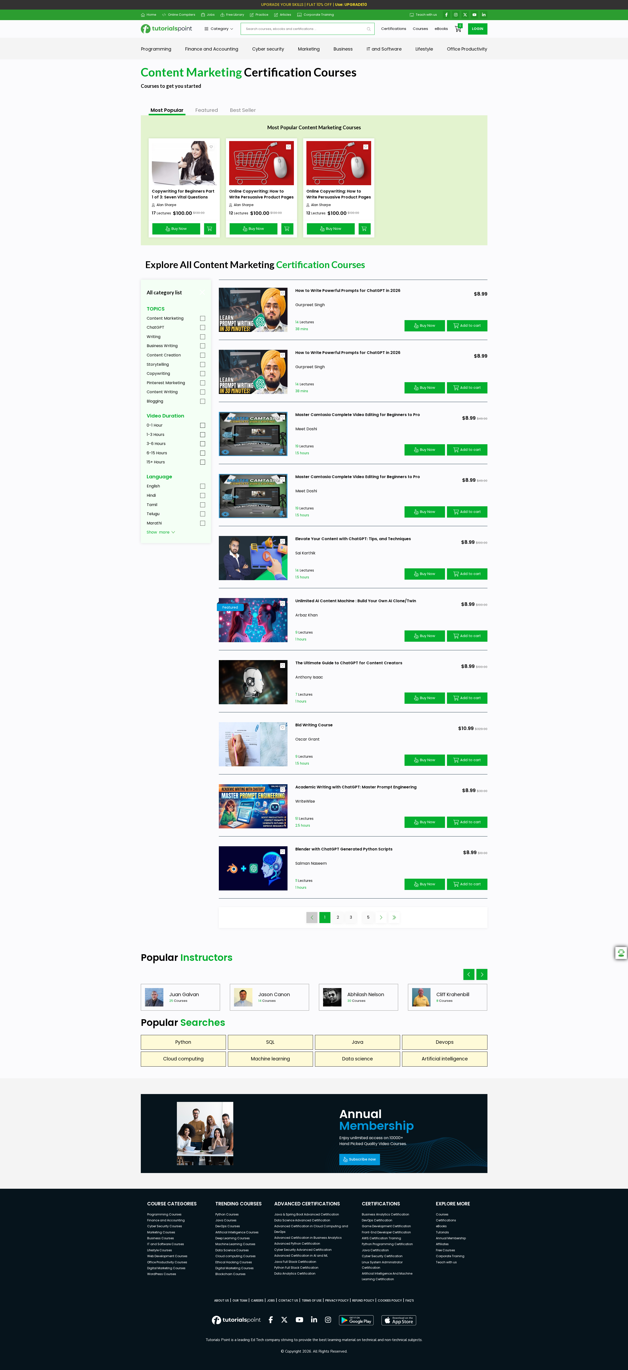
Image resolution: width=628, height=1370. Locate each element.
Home (151, 15)
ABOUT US (221, 1300)
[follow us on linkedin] (314, 1320)
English (153, 486)
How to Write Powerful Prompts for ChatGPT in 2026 (347, 290)
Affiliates (442, 1244)
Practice (262, 15)
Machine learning (270, 1059)
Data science (357, 1059)
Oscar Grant (307, 739)
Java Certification (375, 1250)
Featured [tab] (206, 110)
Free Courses (445, 1250)
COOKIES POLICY (390, 1300)
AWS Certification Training (381, 1238)
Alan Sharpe (166, 205)
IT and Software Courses (165, 1244)
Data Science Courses (232, 1250)
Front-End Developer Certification (386, 1232)
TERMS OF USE (312, 1300)
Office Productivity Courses (167, 1262)
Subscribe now (362, 1159)
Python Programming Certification (387, 1244)
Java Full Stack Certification (295, 1262)
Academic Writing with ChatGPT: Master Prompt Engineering (356, 787)
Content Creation (164, 355)
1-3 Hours (155, 434)
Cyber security (268, 49)
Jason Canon (274, 994)
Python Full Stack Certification (296, 1268)
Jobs (211, 15)
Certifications (393, 28)
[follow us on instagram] (328, 1320)
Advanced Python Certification (297, 1243)
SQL (270, 1042)
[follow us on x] (284, 1320)
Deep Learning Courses (232, 1238)
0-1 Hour (155, 425)
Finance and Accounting (211, 49)
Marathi (154, 523)
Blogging (155, 401)
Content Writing (162, 392)
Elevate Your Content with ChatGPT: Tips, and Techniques (353, 539)
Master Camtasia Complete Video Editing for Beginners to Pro (357, 415)
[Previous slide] (468, 974)
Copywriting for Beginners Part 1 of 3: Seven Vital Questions (183, 194)
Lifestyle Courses (159, 1250)
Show (158, 532)
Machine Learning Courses (235, 1244)
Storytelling (158, 364)
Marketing (309, 49)
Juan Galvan (184, 994)
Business (343, 49)
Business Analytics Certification (385, 1214)
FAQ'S (410, 1300)
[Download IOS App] (398, 1320)
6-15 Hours (157, 453)
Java (357, 1042)
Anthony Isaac (309, 677)
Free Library (235, 15)
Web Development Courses (167, 1256)
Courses (420, 28)
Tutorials (442, 1232)
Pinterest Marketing (166, 383)
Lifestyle (424, 49)
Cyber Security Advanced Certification (303, 1250)
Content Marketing (165, 318)
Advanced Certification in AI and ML (301, 1255)
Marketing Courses (161, 1232)
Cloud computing (183, 1059)
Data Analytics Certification (294, 1273)
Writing (153, 336)
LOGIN (477, 28)
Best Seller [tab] (243, 110)
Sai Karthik (305, 553)
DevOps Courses (227, 1226)
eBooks (441, 28)
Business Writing (162, 346)
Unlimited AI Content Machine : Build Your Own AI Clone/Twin (355, 601)
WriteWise (305, 801)
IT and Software (384, 49)
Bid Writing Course (314, 725)
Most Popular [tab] (167, 110)
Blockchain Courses (230, 1274)
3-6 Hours (156, 443)
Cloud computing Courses (235, 1256)
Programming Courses (164, 1214)
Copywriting (158, 373)
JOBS (271, 1300)
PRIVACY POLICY (337, 1300)
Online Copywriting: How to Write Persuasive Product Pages (261, 194)
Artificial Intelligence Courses (237, 1232)
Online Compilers (181, 15)
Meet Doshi (306, 429)
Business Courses (160, 1238)
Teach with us (426, 15)
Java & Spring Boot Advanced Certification (306, 1214)
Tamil (152, 505)
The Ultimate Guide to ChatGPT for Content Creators (348, 663)
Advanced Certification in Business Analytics (308, 1238)
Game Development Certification (386, 1226)
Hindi (151, 495)
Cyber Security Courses (164, 1226)
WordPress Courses (161, 1274)
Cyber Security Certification (382, 1256)
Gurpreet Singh (310, 305)
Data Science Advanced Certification (302, 1220)
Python (183, 1042)
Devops (445, 1042)
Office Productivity (467, 49)
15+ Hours (156, 462)
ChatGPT (155, 327)
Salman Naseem (311, 863)
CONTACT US (288, 1300)
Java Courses (225, 1220)
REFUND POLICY (363, 1300)
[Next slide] (481, 974)
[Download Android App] (356, 1320)
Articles (285, 15)
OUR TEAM (240, 1300)
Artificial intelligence (445, 1059)
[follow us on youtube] (299, 1320)
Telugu (153, 514)
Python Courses (227, 1214)
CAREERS (257, 1300)
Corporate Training (319, 15)
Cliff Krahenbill (452, 994)
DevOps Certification (377, 1220)
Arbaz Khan (306, 615)
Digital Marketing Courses (166, 1268)
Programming (156, 49)
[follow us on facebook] (271, 1320)
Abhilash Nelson (365, 994)
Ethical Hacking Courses (233, 1262)
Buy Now (179, 228)
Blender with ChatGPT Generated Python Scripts (343, 849)
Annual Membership (451, 1238)
